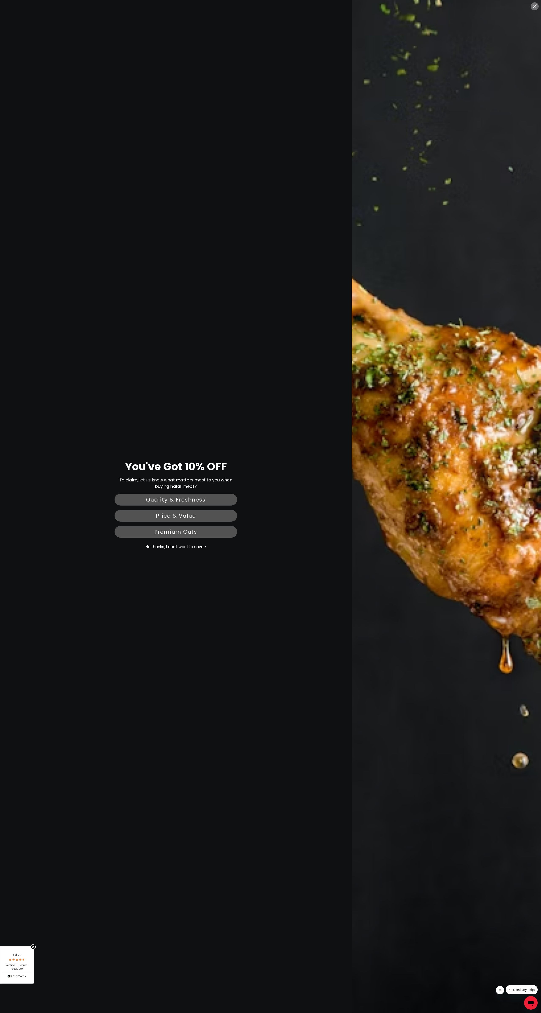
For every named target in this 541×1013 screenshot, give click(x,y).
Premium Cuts (175, 532)
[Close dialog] (534, 6)
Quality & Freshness (176, 499)
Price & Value (176, 516)
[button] (17, 965)
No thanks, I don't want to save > (175, 546)
